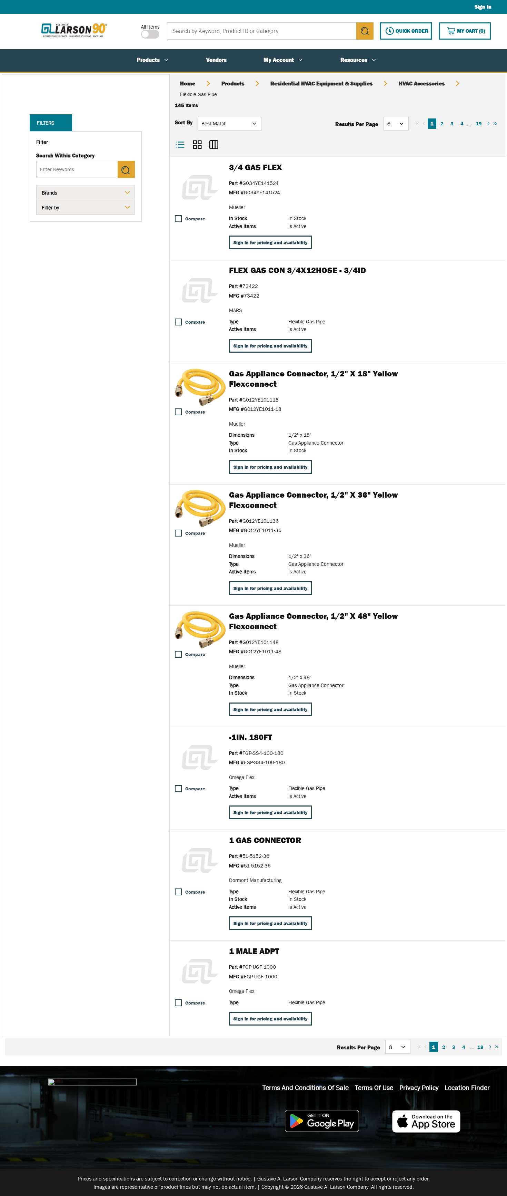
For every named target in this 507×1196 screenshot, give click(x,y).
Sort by (183, 122)
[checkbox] (178, 218)
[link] (417, 123)
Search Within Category (65, 155)
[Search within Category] (126, 169)
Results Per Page (356, 124)
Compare (195, 218)
